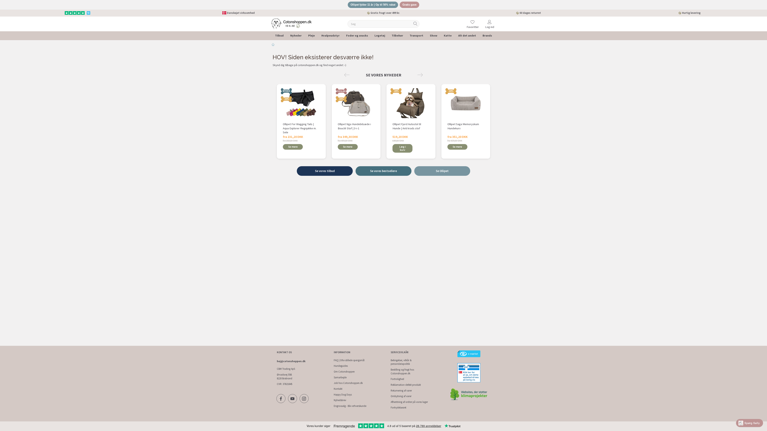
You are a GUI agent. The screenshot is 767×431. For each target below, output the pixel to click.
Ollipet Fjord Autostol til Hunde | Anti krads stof (406, 126)
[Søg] (415, 23)
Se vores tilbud (325, 171)
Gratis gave (409, 4)
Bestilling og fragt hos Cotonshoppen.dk (402, 371)
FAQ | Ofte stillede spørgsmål (349, 360)
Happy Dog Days (343, 394)
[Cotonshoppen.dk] (292, 23)
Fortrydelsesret (398, 407)
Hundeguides (341, 366)
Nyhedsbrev (340, 400)
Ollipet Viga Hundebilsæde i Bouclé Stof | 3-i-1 (354, 126)
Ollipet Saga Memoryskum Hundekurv (463, 126)
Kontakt (338, 388)
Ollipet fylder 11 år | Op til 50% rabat (373, 4)
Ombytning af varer (401, 396)
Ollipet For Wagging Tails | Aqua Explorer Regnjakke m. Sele (299, 128)
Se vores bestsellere (383, 171)
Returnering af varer (401, 390)
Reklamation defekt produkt (406, 385)
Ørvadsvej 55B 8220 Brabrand (284, 376)
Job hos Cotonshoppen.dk (348, 383)
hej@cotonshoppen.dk (291, 361)
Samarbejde (340, 377)
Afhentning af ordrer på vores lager (409, 402)
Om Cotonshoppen (344, 371)
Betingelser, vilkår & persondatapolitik (401, 362)
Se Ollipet (442, 171)
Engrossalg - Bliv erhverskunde (350, 406)
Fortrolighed (397, 379)
